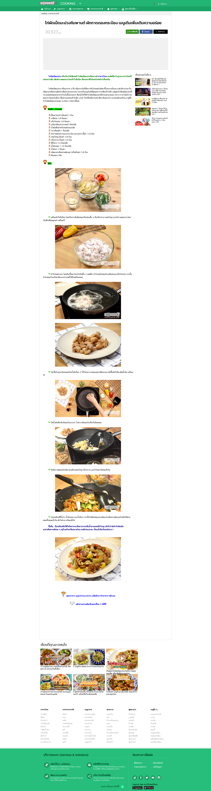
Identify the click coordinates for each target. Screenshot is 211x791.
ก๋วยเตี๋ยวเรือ (45, 723)
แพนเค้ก (110, 727)
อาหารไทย (102, 76)
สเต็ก (64, 720)
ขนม (108, 723)
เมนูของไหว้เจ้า (156, 714)
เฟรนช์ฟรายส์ (67, 723)
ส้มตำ (43, 717)
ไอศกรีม (109, 739)
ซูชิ (64, 730)
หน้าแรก (47, 9)
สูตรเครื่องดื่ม (130, 9)
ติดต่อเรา (138, 763)
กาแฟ (153, 717)
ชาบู (64, 717)
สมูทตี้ (153, 730)
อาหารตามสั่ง (89, 720)
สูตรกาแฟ (132, 739)
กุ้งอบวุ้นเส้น (45, 739)
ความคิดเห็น (133, 32)
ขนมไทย (110, 714)
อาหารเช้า (88, 733)
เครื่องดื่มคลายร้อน (157, 739)
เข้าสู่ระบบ (163, 4)
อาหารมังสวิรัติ (90, 739)
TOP (205, 787)
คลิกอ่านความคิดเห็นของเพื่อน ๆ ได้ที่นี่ (91, 604)
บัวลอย (109, 730)
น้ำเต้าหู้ (153, 723)
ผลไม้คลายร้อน (156, 742)
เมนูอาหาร (61, 9)
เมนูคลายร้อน (155, 733)
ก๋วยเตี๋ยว (44, 714)
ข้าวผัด (131, 723)
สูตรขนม (114, 9)
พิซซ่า (65, 714)
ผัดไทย (43, 727)
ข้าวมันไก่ (44, 720)
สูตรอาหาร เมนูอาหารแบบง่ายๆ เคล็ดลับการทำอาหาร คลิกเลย (90, 596)
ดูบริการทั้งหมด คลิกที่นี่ (110, 786)
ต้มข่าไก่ (43, 736)
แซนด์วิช (66, 733)
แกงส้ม (131, 727)
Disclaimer (158, 763)
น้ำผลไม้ (110, 742)
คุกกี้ (64, 742)
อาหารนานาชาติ (97, 9)
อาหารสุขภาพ (77, 9)
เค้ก (108, 717)
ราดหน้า (131, 720)
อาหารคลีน (88, 717)
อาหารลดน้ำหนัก (90, 736)
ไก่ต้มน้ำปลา (45, 730)
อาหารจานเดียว (90, 714)
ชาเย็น (153, 727)
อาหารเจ (88, 730)
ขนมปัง (65, 736)
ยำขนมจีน (44, 733)
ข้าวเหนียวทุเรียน (113, 733)
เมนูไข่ (87, 727)
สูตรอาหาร (132, 742)
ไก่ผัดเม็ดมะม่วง (54, 76)
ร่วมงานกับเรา (140, 766)
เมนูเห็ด (131, 717)
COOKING (67, 3)
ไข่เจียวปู (132, 714)
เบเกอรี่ (109, 736)
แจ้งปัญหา (157, 766)
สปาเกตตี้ (66, 727)
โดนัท (65, 739)
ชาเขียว (153, 720)
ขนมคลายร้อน (155, 736)
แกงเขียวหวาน (46, 742)
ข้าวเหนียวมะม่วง (113, 720)
